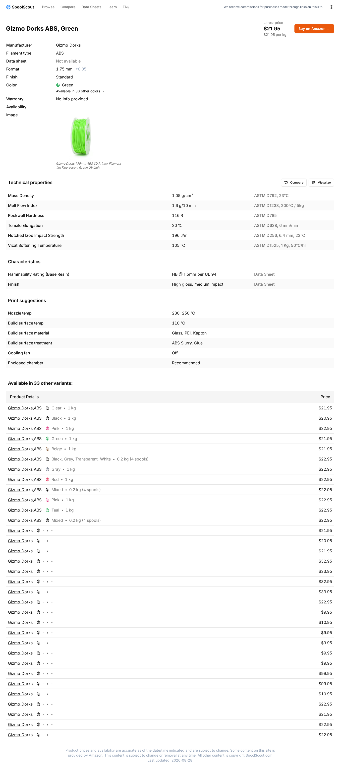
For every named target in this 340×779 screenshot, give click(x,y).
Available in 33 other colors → (80, 91)
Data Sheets (91, 7)
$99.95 (325, 673)
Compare (67, 7)
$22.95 (325, 499)
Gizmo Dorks (20, 530)
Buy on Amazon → (314, 28)
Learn (112, 7)
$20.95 (325, 418)
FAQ (126, 7)
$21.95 (325, 407)
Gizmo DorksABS (25, 407)
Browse (48, 7)
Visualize (324, 182)
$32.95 (325, 428)
